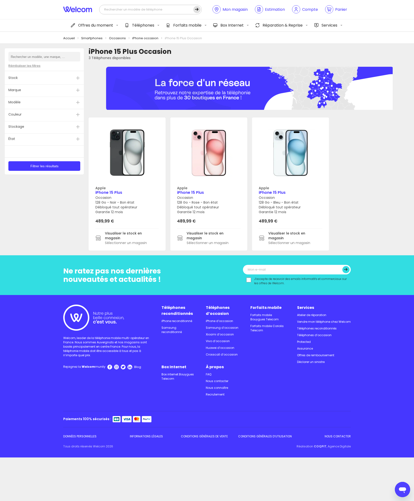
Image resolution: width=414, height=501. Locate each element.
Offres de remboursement (315, 355)
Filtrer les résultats (44, 166)
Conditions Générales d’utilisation (265, 436)
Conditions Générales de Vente (204, 436)
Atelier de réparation (311, 315)
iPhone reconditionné (176, 321)
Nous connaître (217, 388)
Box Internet (232, 25)
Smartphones (92, 38)
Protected (304, 342)
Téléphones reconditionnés (177, 310)
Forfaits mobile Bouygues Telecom (264, 317)
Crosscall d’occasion (222, 354)
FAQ (208, 374)
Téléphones (143, 25)
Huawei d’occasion (220, 348)
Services (329, 25)
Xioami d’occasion (220, 334)
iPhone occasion (145, 38)
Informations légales (146, 436)
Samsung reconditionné (171, 330)
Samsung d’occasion (222, 328)
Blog (137, 367)
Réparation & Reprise (283, 25)
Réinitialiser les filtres (24, 65)
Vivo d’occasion (218, 341)
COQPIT (320, 446)
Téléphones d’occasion (218, 310)
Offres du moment (95, 25)
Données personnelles (80, 436)
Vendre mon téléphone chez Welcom (324, 322)
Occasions (117, 38)
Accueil (69, 38)
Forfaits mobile (187, 25)
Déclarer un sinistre (311, 362)
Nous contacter (217, 381)
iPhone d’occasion (219, 321)
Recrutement (215, 394)
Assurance (305, 348)
